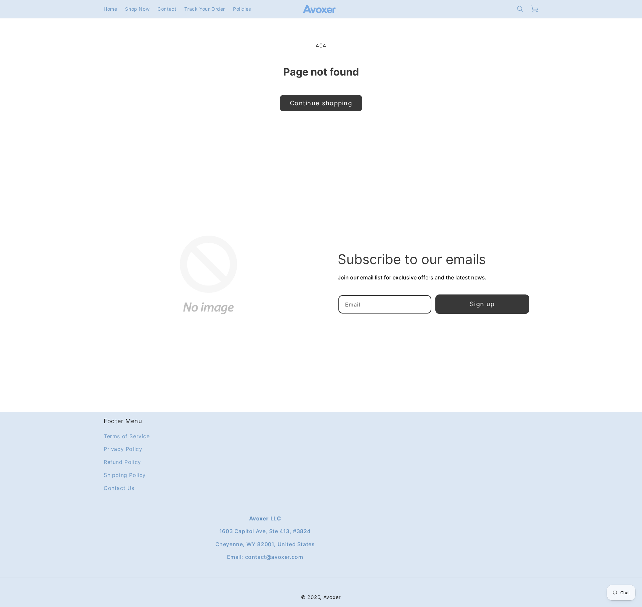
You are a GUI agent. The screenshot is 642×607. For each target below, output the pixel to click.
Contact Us (119, 487)
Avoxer (332, 597)
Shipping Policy (125, 475)
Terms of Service (127, 436)
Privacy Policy (123, 449)
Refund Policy (122, 462)
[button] (520, 9)
